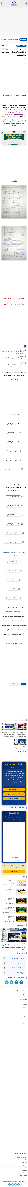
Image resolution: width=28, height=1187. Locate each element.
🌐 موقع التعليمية (14, 789)
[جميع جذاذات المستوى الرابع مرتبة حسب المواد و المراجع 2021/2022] (21, 901)
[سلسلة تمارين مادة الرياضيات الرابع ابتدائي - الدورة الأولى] (21, 883)
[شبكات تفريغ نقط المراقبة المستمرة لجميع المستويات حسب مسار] (21, 892)
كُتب (25, 1167)
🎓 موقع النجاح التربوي (14, 794)
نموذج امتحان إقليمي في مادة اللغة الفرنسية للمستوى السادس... (13, 359)
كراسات (24, 1004)
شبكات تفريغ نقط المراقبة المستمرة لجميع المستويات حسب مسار (8, 892)
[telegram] (11, 982)
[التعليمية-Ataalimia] (14, 3)
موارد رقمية (23, 1009)
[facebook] (21, 982)
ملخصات (23, 1007)
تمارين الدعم (23, 999)
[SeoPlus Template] (25, 1182)
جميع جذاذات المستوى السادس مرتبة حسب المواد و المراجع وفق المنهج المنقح (8, 920)
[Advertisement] (14, 22)
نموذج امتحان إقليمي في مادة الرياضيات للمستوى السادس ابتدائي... (9, 39)
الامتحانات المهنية (21, 1157)
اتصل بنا (20, 621)
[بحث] (2, 3)
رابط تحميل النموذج (14, 304)
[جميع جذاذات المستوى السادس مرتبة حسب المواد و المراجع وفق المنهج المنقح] (21, 919)
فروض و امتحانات (21, 45)
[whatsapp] (16, 982)
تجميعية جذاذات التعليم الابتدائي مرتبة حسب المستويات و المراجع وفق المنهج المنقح (8, 911)
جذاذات (24, 1162)
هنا (6, 643)
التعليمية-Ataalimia (7, 1181)
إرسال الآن (14, 871)
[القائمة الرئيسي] (25, 3)
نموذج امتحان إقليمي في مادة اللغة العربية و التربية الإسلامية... (13, 352)
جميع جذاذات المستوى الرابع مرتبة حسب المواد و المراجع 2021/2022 (8, 901)
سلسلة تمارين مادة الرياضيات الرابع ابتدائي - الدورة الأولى (9, 884)
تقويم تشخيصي (22, 996)
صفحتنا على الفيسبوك (8, 621)
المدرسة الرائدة (22, 994)
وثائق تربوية (23, 1175)
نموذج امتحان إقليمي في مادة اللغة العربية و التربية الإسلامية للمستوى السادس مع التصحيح (14, 947)
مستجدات (23, 1173)
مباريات (24, 1170)
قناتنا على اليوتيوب (17, 634)
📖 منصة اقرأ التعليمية (14, 798)
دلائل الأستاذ (23, 1165)
